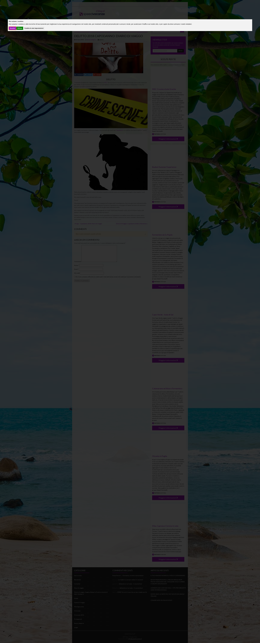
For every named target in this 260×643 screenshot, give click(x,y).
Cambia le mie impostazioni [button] (33, 28)
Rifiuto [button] (19, 28)
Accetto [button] (12, 28)
